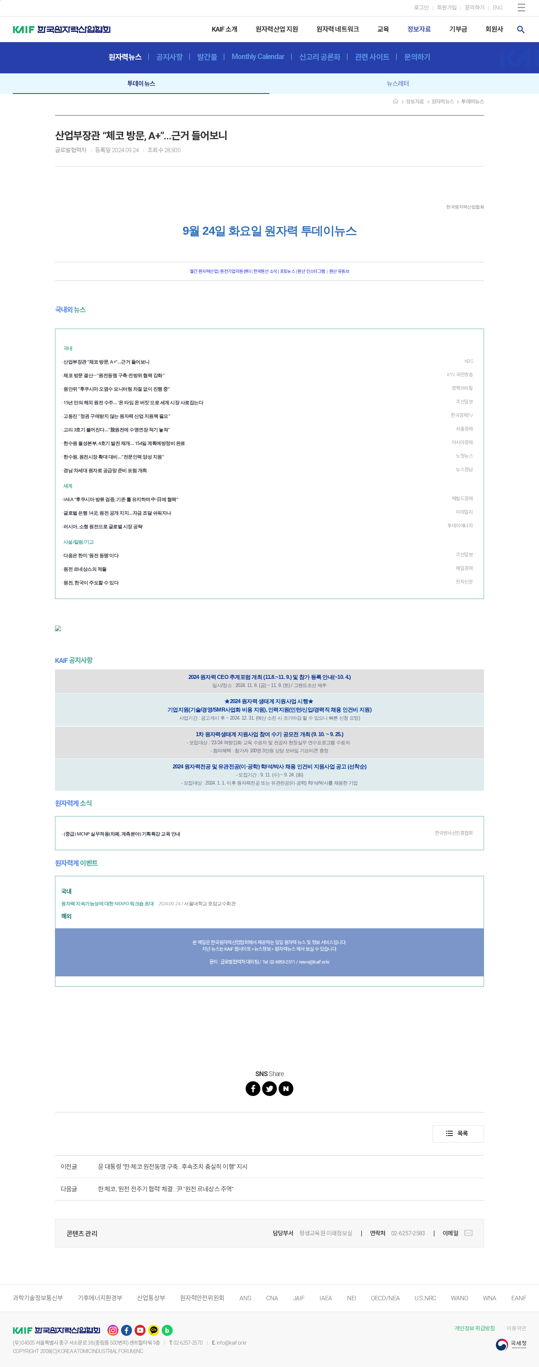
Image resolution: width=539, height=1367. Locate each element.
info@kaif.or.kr (232, 1343)
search (521, 30)
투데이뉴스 (141, 83)
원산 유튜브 (339, 271)
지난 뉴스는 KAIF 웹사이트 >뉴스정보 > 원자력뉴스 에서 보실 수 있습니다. (269, 949)
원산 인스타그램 (311, 271)
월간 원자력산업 (204, 271)
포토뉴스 (287, 271)
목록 (456, 1133)
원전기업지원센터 (236, 271)
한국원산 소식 (265, 271)
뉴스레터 (398, 83)
